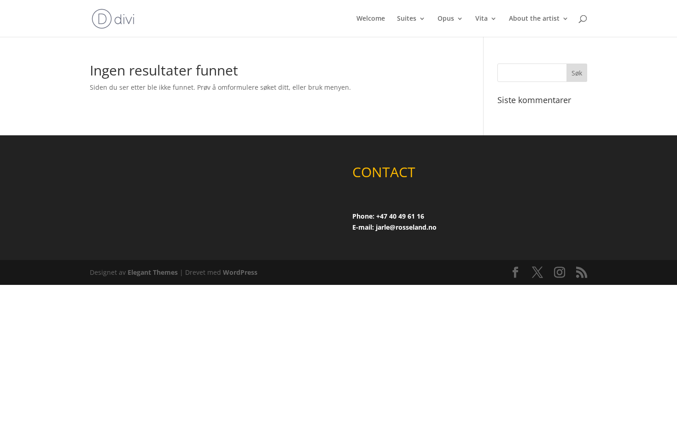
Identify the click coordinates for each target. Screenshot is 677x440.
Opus (446, 19)
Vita (481, 19)
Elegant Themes (153, 272)
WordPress (240, 272)
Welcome (370, 19)
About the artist (534, 19)
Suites (406, 19)
